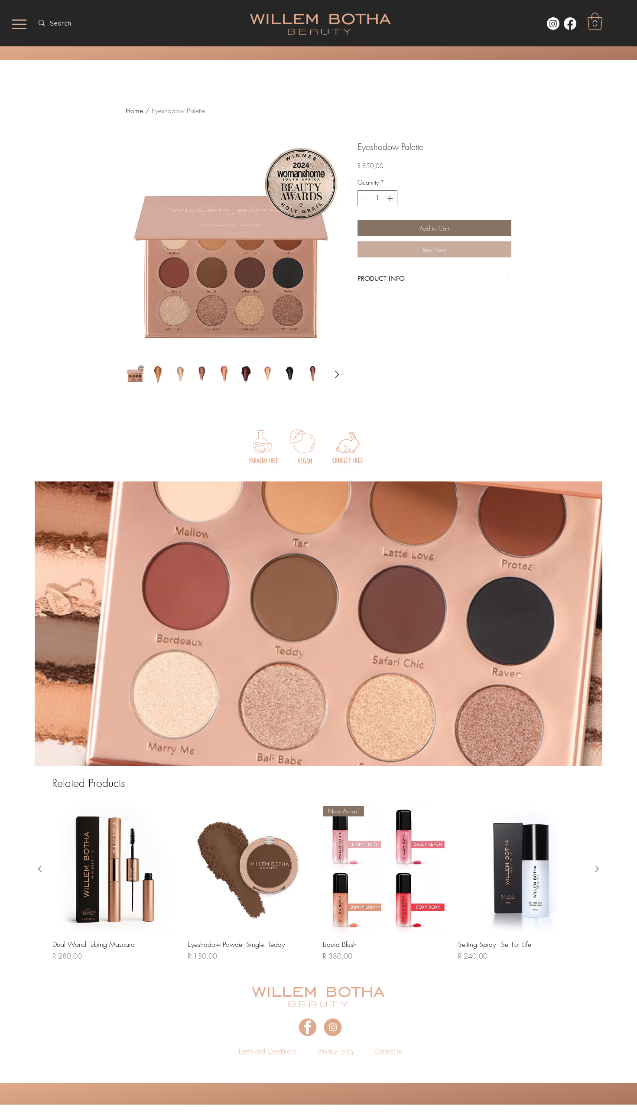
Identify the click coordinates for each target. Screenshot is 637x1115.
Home (134, 110)
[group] (318, 884)
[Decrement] (364, 198)
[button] (595, 21)
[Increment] (390, 198)
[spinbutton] (377, 198)
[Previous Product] (40, 869)
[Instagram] (553, 23)
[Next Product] (597, 869)
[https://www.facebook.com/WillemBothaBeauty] (570, 23)
